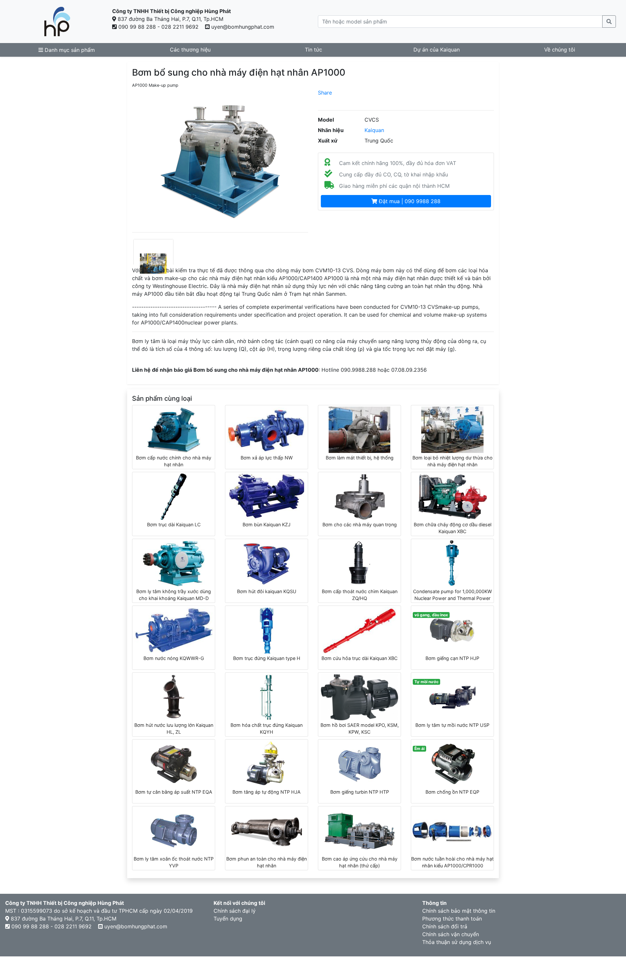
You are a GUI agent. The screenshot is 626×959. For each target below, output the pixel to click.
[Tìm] (609, 21)
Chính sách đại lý (235, 910)
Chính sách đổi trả (444, 926)
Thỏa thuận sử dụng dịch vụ (456, 942)
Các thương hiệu (190, 49)
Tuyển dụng (228, 918)
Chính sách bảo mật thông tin (458, 910)
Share (325, 92)
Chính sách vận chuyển (450, 934)
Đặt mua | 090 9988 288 (408, 201)
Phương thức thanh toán (452, 918)
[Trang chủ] (57, 21)
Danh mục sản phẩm (69, 50)
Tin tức (313, 49)
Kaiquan (374, 130)
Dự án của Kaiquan (436, 49)
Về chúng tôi (559, 49)
